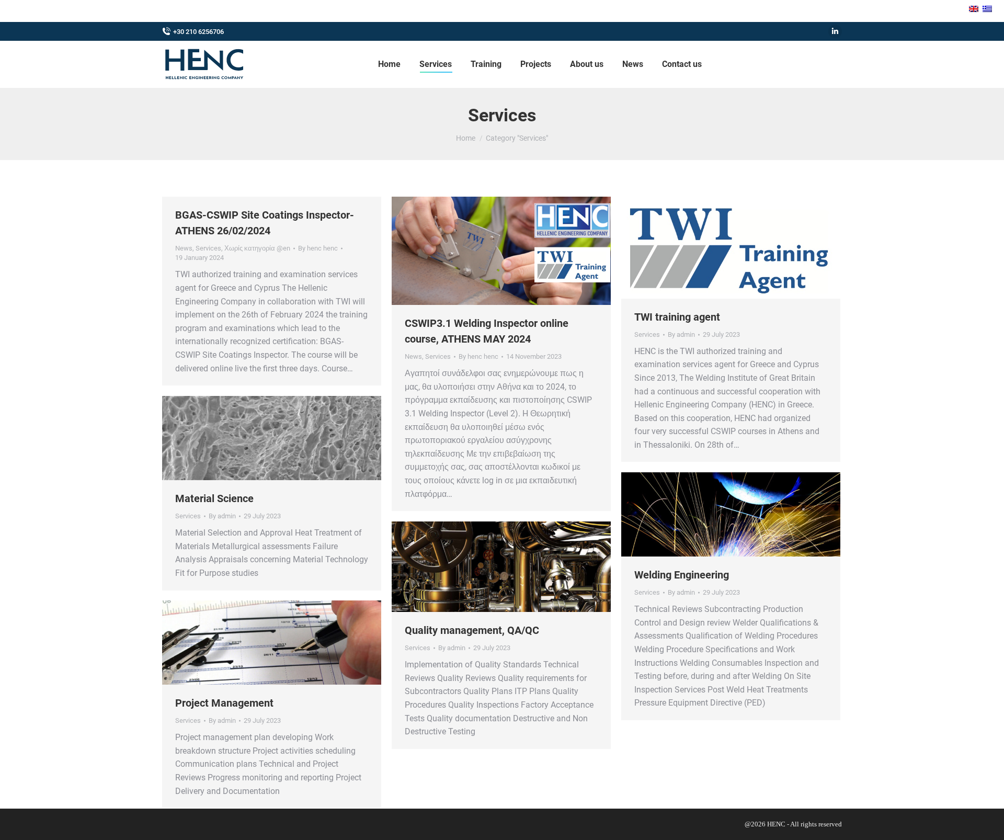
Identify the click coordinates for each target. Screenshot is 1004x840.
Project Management (224, 703)
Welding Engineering (681, 575)
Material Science (214, 498)
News (183, 248)
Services (208, 248)
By (318, 248)
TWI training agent (677, 317)
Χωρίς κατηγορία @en (257, 248)
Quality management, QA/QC (472, 630)
